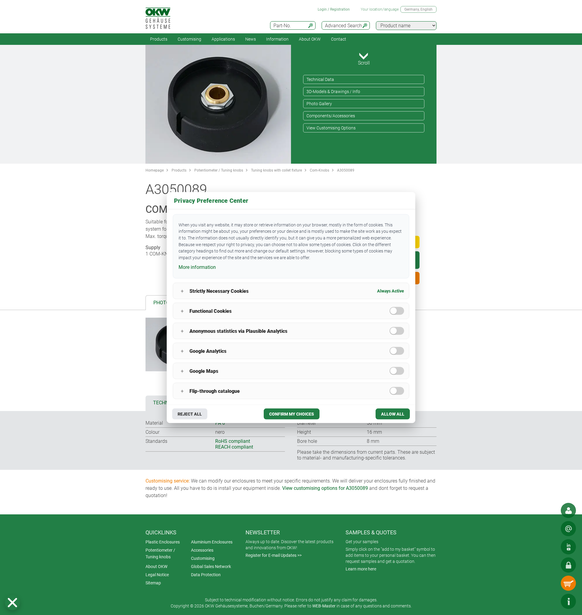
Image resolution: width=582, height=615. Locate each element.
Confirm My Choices (291, 414)
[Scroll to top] (550, 601)
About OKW (156, 566)
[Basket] (568, 583)
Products (158, 39)
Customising (189, 39)
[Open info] (568, 601)
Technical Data (320, 79)
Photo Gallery (319, 103)
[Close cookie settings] (12, 602)
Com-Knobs (319, 170)
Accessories (202, 550)
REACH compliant (234, 447)
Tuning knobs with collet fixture (276, 170)
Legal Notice (157, 574)
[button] (12, 602)
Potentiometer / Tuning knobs (218, 170)
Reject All (190, 414)
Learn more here (361, 569)
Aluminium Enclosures (211, 542)
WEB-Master (324, 605)
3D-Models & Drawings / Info (333, 91)
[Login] (568, 565)
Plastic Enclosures (163, 542)
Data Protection (206, 574)
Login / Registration (334, 9)
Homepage (155, 170)
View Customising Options (331, 127)
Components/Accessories (330, 115)
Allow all (392, 414)
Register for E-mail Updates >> (274, 555)
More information (197, 267)
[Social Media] (568, 546)
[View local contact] (568, 510)
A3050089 (345, 170)
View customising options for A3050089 (325, 488)
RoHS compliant (232, 441)
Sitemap (153, 582)
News (250, 39)
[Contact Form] (568, 528)
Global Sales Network (211, 566)
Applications (223, 39)
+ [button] (182, 291)
